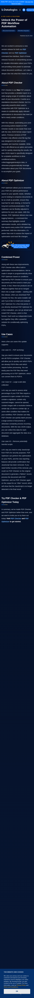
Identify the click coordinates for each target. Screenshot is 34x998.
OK (17, 991)
